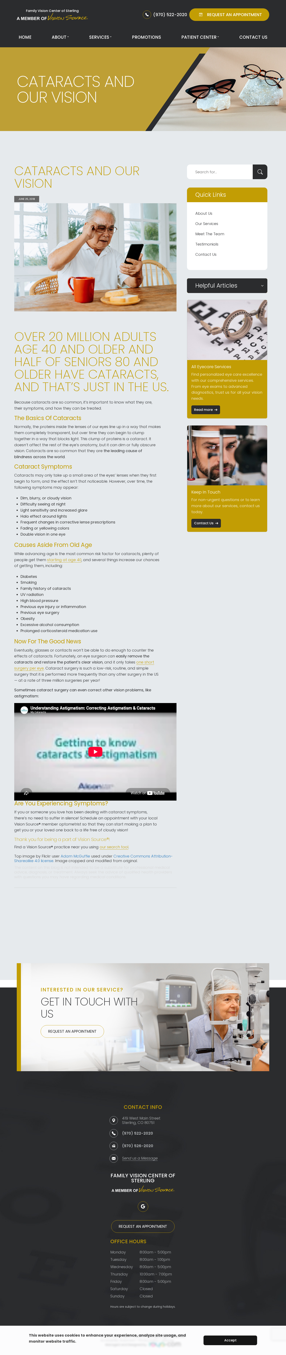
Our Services (206, 223)
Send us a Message (140, 1159)
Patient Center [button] (198, 37)
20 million (79, 336)
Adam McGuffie (75, 856)
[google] (143, 1206)
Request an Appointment (72, 1031)
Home (25, 37)
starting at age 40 (64, 559)
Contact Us (253, 37)
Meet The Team (209, 234)
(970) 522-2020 (137, 1133)
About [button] (59, 37)
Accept (230, 1340)
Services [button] (99, 37)
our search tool (114, 847)
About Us (203, 213)
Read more (203, 409)
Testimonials (206, 244)
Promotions (146, 37)
